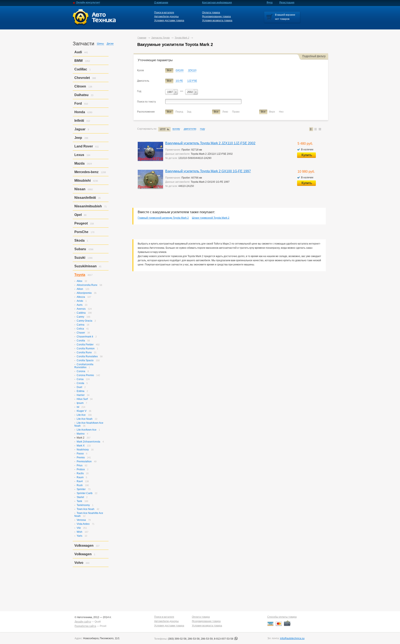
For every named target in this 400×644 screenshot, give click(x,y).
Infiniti (79, 120)
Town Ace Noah (85, 509)
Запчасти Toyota (160, 37)
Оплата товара (211, 12)
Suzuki (79, 257)
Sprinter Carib (84, 493)
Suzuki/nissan (85, 266)
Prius (79, 465)
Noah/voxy (83, 449)
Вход (269, 2)
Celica (80, 328)
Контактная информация (217, 2)
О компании (161, 2)
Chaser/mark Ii (85, 336)
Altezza (81, 296)
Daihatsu (81, 95)
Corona (81, 371)
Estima (80, 391)
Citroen (80, 86)
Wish (79, 531)
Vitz (79, 527)
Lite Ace (81, 414)
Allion (80, 289)
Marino (81, 433)
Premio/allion (84, 461)
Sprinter (81, 489)
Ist (78, 407)
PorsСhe (81, 232)
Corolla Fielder (85, 344)
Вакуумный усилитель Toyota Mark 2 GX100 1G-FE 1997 (208, 171)
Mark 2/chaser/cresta (88, 441)
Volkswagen (84, 545)
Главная (142, 37)
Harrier (81, 395)
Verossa (81, 519)
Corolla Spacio (85, 360)
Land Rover (83, 146)
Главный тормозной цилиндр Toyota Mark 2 (163, 217)
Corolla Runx (84, 352)
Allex (79, 281)
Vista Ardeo (83, 523)
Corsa (80, 379)
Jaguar (79, 129)
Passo (80, 453)
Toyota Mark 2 (182, 37)
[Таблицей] (316, 129)
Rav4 (80, 481)
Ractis (80, 473)
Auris (79, 304)
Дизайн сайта (83, 621)
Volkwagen (83, 554)
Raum (80, 477)
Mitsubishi (82, 180)
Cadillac (80, 69)
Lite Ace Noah (84, 418)
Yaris (79, 535)
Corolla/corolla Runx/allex (83, 366)
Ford (78, 103)
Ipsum (80, 403)
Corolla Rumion (86, 348)
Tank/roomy (83, 505)
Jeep (78, 137)
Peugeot (81, 223)
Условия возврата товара (217, 20)
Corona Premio (85, 375)
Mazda (79, 163)
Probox (81, 469)
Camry (80, 316)
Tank (79, 501)
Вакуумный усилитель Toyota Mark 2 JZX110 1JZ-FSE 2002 (210, 143)
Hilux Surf (82, 399)
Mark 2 (80, 437)
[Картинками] (320, 129)
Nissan (79, 189)
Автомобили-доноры (166, 16)
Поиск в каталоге (164, 12)
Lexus (79, 155)
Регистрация (286, 2)
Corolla (81, 340)
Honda (79, 112)
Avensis (81, 308)
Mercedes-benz (86, 172)
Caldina (81, 312)
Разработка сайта (85, 626)
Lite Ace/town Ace (86, 429)
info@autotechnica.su (292, 638)
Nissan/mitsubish (88, 206)
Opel (78, 215)
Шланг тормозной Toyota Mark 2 (210, 217)
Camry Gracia (84, 320)
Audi (78, 52)
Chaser (81, 332)
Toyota (79, 274)
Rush (80, 485)
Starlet (80, 497)
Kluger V (81, 410)
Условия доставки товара (169, 20)
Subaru (80, 249)
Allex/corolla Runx (87, 285)
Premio (81, 457)
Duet (79, 387)
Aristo (80, 300)
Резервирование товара (216, 16)
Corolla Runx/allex (87, 356)
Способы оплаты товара (282, 616)
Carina (80, 324)
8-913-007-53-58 (224, 638)
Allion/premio (84, 293)
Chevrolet (82, 78)
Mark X (81, 445)
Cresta (80, 383)
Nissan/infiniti (85, 197)
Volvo (78, 562)
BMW (78, 60)
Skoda (79, 240)
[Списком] (311, 129)
